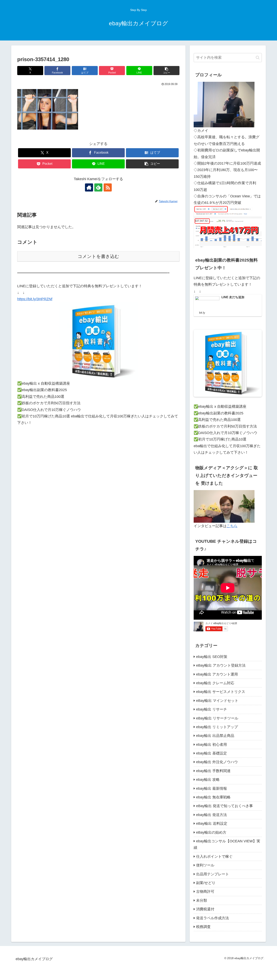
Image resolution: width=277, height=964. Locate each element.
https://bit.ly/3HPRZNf (34, 299)
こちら (232, 526)
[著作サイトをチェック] (89, 187)
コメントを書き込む (98, 256)
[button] (166, 70)
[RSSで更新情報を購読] (108, 187)
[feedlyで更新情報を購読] (98, 187)
